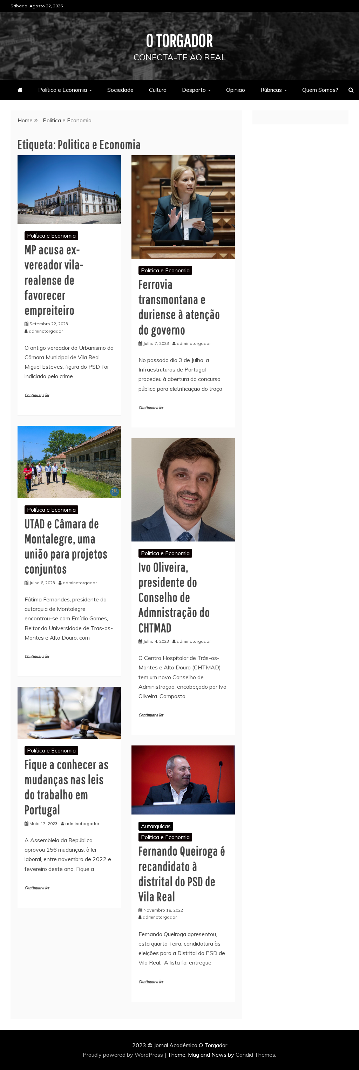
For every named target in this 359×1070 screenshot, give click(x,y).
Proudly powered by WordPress (123, 1054)
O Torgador (179, 40)
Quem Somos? (320, 89)
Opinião (235, 89)
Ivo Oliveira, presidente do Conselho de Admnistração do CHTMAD (174, 597)
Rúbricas (271, 89)
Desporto (194, 89)
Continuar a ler (37, 395)
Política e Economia (62, 89)
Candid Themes (255, 1054)
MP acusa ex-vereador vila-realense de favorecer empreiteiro (54, 279)
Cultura (158, 89)
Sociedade (120, 89)
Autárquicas (156, 826)
